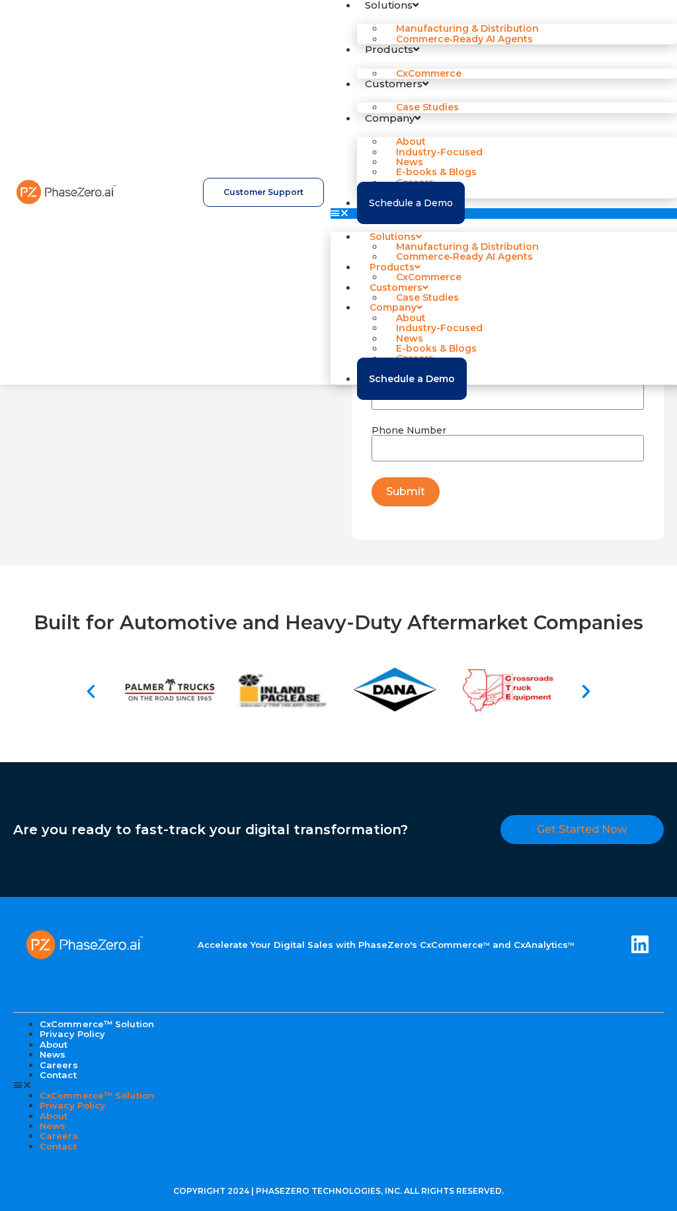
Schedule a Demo (411, 203)
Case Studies (427, 107)
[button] (504, 213)
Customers (393, 83)
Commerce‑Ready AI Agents (464, 39)
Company (390, 118)
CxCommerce (428, 73)
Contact (58, 1075)
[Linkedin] (640, 944)
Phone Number (409, 430)
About (54, 1116)
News (52, 1125)
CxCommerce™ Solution (97, 1095)
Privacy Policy (72, 1034)
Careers (59, 1135)
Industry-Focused (439, 152)
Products (389, 49)
